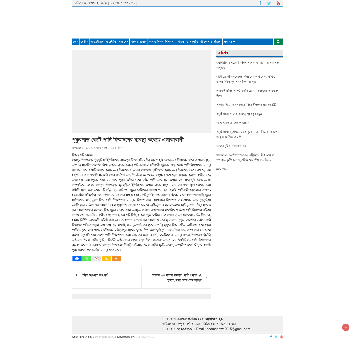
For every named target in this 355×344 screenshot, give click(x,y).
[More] (116, 258)
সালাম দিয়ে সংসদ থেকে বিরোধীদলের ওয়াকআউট (246, 105)
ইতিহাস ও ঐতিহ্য (211, 42)
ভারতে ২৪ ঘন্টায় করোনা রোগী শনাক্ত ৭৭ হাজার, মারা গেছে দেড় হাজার (177, 278)
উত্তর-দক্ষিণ (116, 148)
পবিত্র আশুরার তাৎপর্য (94, 275)
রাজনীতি (111, 42)
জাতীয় (84, 42)
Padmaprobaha (104, 337)
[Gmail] (96, 258)
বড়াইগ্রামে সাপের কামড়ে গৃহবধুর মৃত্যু (239, 114)
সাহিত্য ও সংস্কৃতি (187, 42)
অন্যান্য (228, 42)
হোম (75, 42)
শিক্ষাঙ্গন (170, 42)
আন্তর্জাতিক (97, 42)
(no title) (221, 169)
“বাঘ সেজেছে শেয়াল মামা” (232, 123)
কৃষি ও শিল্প (156, 42)
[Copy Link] (106, 258)
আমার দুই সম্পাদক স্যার (231, 146)
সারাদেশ (123, 42)
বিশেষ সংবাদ (139, 42)
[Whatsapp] (86, 258)
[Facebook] (77, 258)
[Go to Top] (345, 327)
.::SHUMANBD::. (145, 337)
